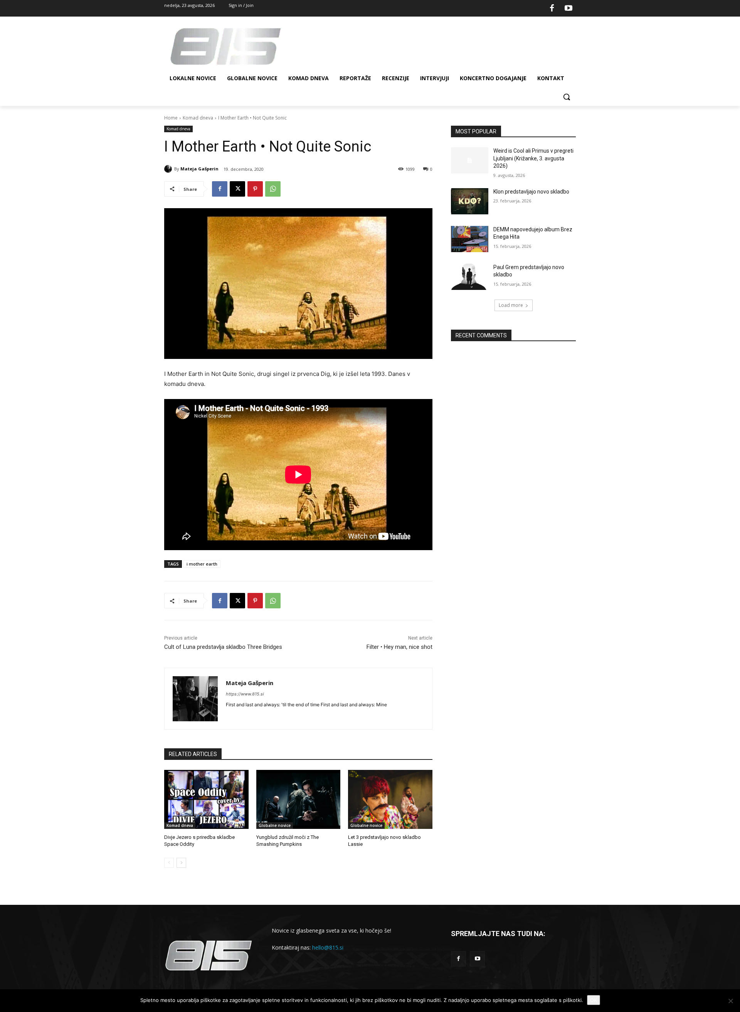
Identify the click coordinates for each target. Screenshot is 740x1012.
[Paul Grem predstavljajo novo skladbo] (469, 277)
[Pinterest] (255, 189)
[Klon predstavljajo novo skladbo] (469, 201)
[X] (237, 189)
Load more (511, 305)
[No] (730, 1001)
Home (171, 118)
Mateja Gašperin (199, 169)
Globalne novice (275, 825)
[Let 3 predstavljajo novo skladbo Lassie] (390, 799)
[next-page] (181, 863)
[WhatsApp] (273, 189)
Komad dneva (198, 118)
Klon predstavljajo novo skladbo (531, 192)
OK (593, 1000)
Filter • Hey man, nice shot (399, 646)
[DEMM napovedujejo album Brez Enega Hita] (469, 239)
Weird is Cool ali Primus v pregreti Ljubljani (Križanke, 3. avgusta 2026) (533, 158)
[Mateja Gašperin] (169, 169)
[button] (566, 97)
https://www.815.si (245, 694)
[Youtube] (568, 8)
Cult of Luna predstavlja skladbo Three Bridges (223, 646)
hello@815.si (327, 947)
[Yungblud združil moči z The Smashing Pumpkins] (298, 799)
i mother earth (202, 564)
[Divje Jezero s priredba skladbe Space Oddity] (206, 799)
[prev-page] (169, 863)
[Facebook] (552, 8)
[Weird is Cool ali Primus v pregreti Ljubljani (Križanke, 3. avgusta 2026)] (469, 160)
